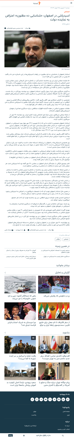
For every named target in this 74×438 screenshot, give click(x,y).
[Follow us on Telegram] (54, 399)
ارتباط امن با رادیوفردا (30, 426)
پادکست (33, 415)
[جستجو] (63, 435)
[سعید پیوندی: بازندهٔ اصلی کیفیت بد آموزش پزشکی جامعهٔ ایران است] (20, 371)
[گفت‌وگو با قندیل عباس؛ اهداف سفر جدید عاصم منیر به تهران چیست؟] (54, 345)
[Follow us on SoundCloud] (41, 399)
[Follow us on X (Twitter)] (50, 399)
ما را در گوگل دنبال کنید (43, 435)
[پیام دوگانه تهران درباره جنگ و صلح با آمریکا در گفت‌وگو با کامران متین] (54, 371)
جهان (34, 412)
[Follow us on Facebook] (59, 399)
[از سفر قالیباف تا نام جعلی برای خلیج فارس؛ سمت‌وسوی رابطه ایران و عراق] (54, 311)
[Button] (27, 28)
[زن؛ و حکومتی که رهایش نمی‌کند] (54, 284)
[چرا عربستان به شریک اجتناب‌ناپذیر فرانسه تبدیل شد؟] (20, 311)
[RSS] (63, 399)
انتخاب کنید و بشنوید (64, 429)
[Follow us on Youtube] (45, 399)
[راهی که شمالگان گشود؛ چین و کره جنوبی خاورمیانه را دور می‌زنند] (20, 284)
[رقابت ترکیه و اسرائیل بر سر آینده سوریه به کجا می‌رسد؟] (20, 345)
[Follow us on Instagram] (37, 399)
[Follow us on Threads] (32, 399)
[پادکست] (24, 435)
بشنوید (66, 332)
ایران (68, 415)
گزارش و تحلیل (62, 272)
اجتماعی (67, 12)
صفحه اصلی (66, 412)
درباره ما (67, 426)
